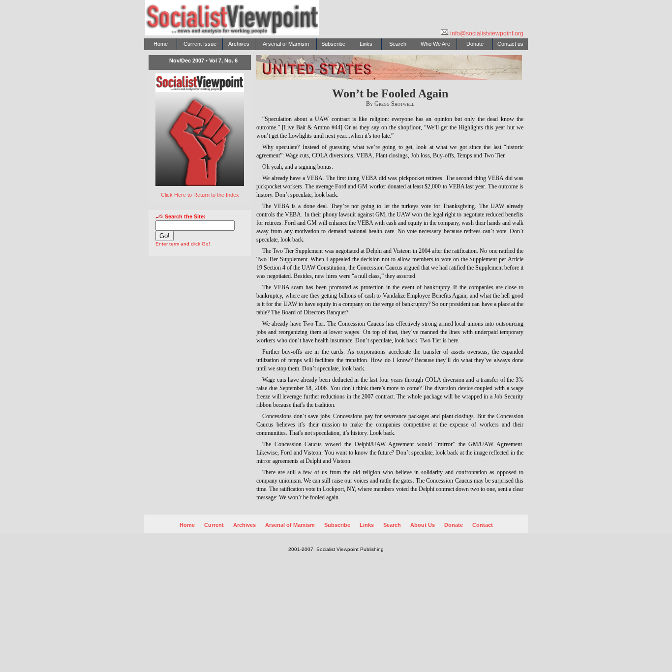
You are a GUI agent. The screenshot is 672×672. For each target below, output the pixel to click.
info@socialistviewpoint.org (486, 33)
